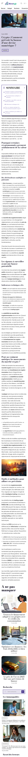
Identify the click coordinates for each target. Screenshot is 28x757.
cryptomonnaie (18, 67)
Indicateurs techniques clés (12, 104)
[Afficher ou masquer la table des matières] (22, 88)
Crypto (5, 50)
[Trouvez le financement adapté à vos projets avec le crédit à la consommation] (14, 603)
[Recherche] (21, 3)
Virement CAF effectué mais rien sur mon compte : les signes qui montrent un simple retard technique (14, 747)
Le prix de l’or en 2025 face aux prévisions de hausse (14, 678)
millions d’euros (16, 65)
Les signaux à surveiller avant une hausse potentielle (13, 100)
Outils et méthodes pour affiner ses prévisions (13, 112)
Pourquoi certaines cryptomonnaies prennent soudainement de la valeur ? (14, 92)
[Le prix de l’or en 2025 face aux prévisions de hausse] (14, 665)
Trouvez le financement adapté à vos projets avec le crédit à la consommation (14, 617)
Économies (5, 743)
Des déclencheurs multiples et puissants (13, 96)
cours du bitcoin (6, 156)
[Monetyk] (10, 3)
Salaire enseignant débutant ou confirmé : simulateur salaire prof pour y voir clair (14, 721)
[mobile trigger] (2, 3)
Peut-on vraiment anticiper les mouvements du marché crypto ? (13, 107)
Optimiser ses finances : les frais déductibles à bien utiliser (14, 648)
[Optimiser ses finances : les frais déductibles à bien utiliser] (14, 635)
